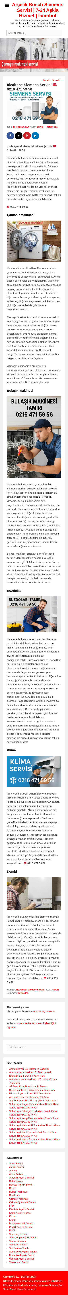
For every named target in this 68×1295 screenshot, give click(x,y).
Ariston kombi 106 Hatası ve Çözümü (29, 1069)
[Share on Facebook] (10, 135)
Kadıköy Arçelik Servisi (21, 1209)
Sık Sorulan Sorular (19, 1248)
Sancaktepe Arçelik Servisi (23, 1237)
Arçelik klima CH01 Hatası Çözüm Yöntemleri (33, 1100)
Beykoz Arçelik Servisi (21, 1184)
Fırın (11, 1206)
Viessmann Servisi (19, 1262)
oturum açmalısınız (44, 1011)
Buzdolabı (21, 989)
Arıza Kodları (16, 1174)
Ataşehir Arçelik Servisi (21, 1177)
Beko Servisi (16, 1181)
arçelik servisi (16, 1167)
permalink (23, 993)
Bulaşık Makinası (18, 1191)
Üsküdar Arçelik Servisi (21, 1258)
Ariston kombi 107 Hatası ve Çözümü (29, 1097)
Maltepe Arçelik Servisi (21, 1223)
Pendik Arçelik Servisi (20, 1227)
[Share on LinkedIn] (35, 135)
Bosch (12, 1188)
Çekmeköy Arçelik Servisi (22, 1202)
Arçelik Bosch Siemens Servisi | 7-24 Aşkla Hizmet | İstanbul (37, 10)
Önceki (45, 80)
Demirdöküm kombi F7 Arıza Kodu (27, 1076)
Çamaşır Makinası (18, 1198)
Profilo (12, 1230)
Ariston (13, 1170)
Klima (12, 1216)
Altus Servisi (16, 1163)
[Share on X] (18, 135)
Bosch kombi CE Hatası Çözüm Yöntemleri (32, 1090)
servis (40, 127)
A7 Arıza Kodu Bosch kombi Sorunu (28, 1086)
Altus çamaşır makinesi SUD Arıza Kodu (30, 1072)
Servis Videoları (17, 1241)
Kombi (12, 1220)
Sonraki (57, 80)
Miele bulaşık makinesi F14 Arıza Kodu (29, 1093)
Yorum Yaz (52, 127)
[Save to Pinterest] (27, 135)
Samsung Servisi (18, 1234)
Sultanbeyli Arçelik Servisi (23, 1251)
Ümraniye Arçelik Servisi (22, 1255)
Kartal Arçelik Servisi (20, 1213)
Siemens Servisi (36, 989)
